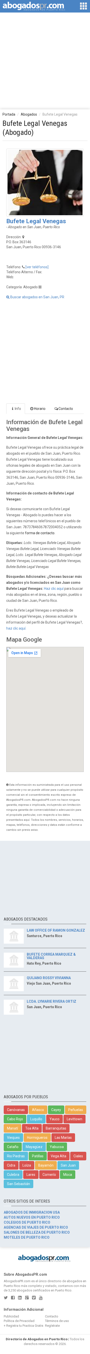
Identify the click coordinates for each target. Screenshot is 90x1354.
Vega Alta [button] (58, 1156)
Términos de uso (57, 1321)
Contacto (65, 409)
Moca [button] (67, 1175)
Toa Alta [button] (31, 1128)
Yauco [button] (55, 1119)
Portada (8, 114)
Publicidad (11, 1316)
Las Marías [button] (63, 1138)
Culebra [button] (13, 1175)
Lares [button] (30, 1175)
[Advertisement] (45, 61)
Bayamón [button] (46, 1165)
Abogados (29, 114)
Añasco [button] (38, 1110)
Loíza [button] (26, 1165)
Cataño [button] (12, 1147)
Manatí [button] (12, 1128)
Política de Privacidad (19, 1321)
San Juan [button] (68, 1165)
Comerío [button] (49, 1175)
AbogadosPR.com (17, 1281)
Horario (40, 409)
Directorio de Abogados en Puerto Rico (37, 1339)
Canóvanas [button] (16, 1110)
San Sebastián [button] (18, 1184)
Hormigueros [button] (37, 1138)
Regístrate (52, 1325)
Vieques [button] (13, 1138)
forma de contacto (39, 533)
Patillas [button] (38, 1156)
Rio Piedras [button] (16, 1156)
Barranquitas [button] (56, 1128)
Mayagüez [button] (34, 1147)
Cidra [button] (11, 1165)
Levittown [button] (74, 1119)
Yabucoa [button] (57, 1147)
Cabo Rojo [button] (15, 1119)
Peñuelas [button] (75, 1110)
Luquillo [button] (36, 1119)
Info (18, 409)
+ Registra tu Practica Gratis (23, 1325)
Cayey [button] (56, 1110)
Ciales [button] (78, 1156)
